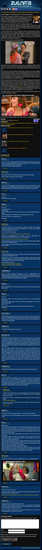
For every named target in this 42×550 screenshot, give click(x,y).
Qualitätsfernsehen (20, 123)
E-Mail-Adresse (4, 532)
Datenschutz (36, 547)
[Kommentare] (10, 9)
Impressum (31, 547)
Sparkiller (4, 224)
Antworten (5, 168)
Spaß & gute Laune (29, 123)
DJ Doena (4, 171)
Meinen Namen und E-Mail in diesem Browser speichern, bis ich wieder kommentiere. (19, 534)
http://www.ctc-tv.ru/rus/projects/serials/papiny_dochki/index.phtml (16, 233)
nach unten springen (5, 156)
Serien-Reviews (12, 12)
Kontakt (26, 547)
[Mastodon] (16, 9)
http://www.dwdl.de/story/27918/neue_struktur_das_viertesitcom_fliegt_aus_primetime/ (20, 495)
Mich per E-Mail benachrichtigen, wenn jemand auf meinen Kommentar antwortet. (19, 536)
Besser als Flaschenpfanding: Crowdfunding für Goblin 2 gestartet (20, 134)
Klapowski (5, 120)
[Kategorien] (7, 9)
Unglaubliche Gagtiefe (9, 124)
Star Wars (30, 12)
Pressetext (20, 85)
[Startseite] (2, 9)
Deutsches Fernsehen (5, 123)
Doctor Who (24, 12)
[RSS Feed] (13, 9)
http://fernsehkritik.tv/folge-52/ (9, 400)
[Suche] (5, 9)
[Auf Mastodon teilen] (34, 121)
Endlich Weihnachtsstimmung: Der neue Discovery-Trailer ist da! (20, 127)
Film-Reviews (5, 12)
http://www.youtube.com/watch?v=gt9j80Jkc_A (11, 263)
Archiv (23, 547)
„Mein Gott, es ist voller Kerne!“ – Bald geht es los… (17, 148)
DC (34, 12)
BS (37, 121)
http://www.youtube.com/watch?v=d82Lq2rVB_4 (12, 265)
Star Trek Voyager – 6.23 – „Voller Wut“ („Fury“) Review (18, 141)
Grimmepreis (13, 123)
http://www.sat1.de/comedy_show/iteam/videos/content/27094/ (15, 239)
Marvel (37, 12)
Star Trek (19, 12)
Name (2, 530)
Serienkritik (16, 120)
